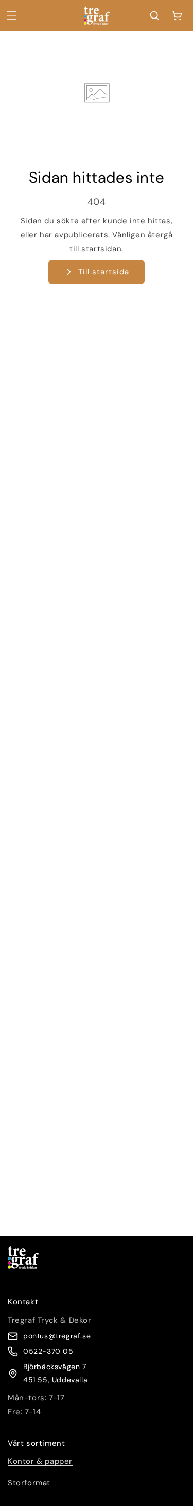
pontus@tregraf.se (57, 1335)
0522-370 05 (48, 1351)
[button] (12, 15)
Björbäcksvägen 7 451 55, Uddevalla (55, 1373)
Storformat (29, 1483)
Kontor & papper (40, 1461)
